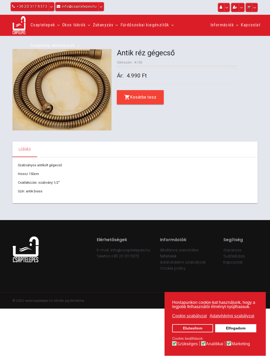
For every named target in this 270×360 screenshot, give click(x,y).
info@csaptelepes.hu (130, 250)
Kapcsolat (251, 24)
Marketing (241, 344)
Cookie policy (173, 268)
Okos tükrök (74, 24)
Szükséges (187, 344)
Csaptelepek (43, 24)
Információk (222, 24)
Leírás (25, 149)
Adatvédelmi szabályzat (183, 262)
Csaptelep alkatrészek (53, 45)
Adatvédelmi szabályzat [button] (232, 316)
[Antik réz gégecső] (62, 89)
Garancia (232, 250)
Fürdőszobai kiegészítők (144, 24)
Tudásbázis (234, 256)
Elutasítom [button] (192, 328)
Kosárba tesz (143, 97)
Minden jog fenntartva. (69, 301)
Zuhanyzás (103, 24)
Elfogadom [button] (235, 328)
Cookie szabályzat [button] (189, 316)
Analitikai (214, 344)
